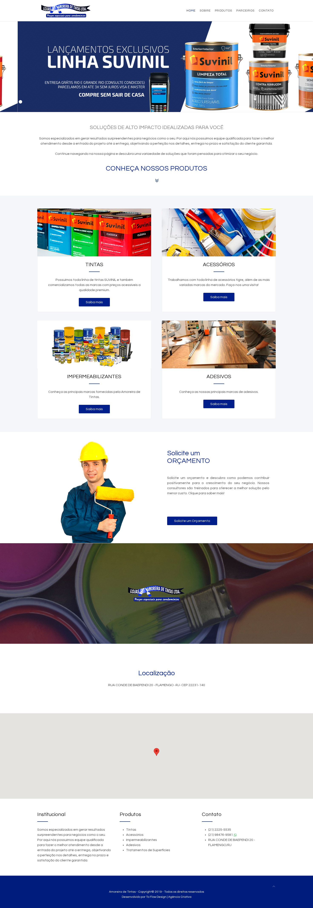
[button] (156, 752)
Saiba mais (94, 302)
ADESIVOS (219, 376)
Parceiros (245, 10)
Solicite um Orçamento (192, 521)
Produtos (223, 10)
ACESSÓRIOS (219, 264)
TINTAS (94, 264)
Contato (266, 10)
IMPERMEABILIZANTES (94, 376)
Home (191, 10)
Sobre (205, 10)
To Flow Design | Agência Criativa (168, 896)
